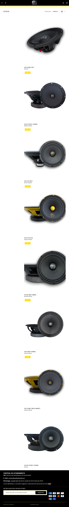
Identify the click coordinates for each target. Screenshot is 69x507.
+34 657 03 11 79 (15, 481)
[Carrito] (67, 3)
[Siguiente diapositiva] (63, 40)
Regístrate (41, 492)
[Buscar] (5, 3)
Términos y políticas (8, 504)
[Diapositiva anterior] (26, 40)
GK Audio (36, 504)
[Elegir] (63, 63)
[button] (56, 11)
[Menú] (2, 3)
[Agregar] (63, 177)
